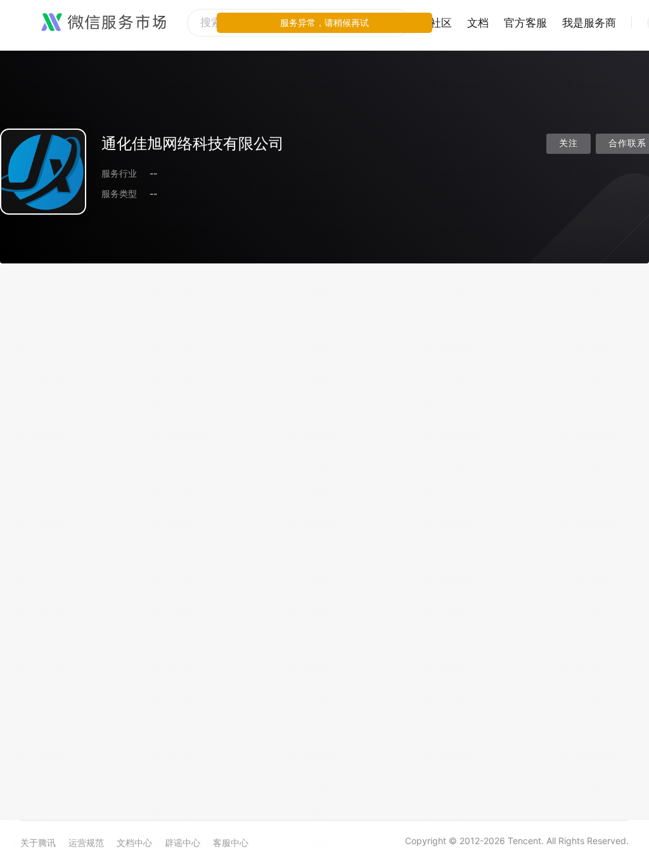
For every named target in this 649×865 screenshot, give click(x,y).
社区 (441, 22)
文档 (478, 22)
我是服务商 (589, 22)
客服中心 (230, 842)
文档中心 (134, 842)
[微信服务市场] (103, 23)
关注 (568, 143)
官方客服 (525, 22)
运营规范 (86, 842)
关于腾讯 (38, 842)
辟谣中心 (182, 842)
